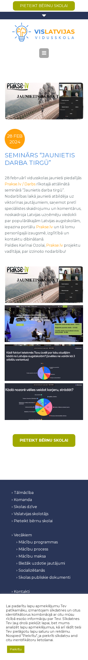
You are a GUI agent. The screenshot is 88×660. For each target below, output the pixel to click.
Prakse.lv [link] (44, 227)
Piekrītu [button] (16, 649)
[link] (20, 184)
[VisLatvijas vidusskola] (44, 32)
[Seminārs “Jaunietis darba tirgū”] (44, 101)
